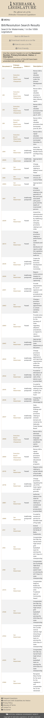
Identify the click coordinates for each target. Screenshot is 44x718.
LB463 (4, 306)
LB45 (3, 168)
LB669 (4, 457)
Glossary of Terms (9, 705)
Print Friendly (23, 48)
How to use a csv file (22, 44)
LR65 (3, 548)
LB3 (3, 110)
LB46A (4, 184)
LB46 (3, 178)
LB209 (4, 221)
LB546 (4, 400)
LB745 (4, 471)
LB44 (3, 152)
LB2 (3, 95)
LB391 (4, 290)
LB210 (4, 244)
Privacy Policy (7, 703)
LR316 (4, 590)
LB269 (4, 276)
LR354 (4, 636)
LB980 (4, 518)
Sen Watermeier (17, 152)
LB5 (3, 138)
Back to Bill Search (22, 36)
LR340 (4, 612)
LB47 (3, 199)
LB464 (4, 326)
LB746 (4, 485)
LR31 (3, 530)
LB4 (3, 123)
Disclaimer (7, 710)
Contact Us (7, 707)
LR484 (4, 682)
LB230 (4, 264)
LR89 (3, 570)
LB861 (4, 503)
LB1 (3, 78)
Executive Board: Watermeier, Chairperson (17, 78)
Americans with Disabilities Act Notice (16, 701)
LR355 (4, 660)
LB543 (4, 359)
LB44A (4, 160)
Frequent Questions (10, 698)
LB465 (4, 343)
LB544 (4, 376)
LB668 (4, 439)
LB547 (4, 417)
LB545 (4, 390)
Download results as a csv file (23, 40)
